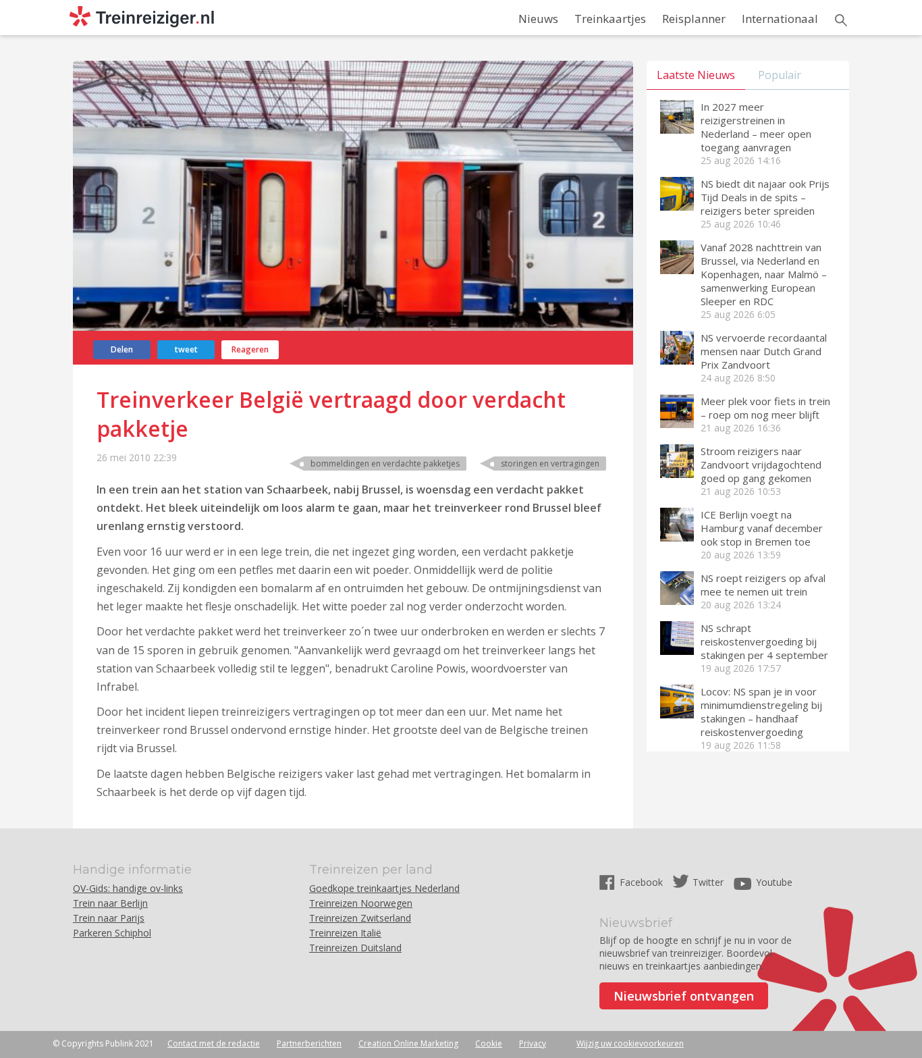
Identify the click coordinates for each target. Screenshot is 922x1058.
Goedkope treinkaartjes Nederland (384, 888)
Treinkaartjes (610, 18)
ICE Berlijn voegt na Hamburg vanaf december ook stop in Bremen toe (762, 528)
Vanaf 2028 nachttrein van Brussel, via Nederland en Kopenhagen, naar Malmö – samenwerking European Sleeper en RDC (764, 274)
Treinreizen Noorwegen (360, 903)
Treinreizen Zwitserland (360, 917)
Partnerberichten (309, 1043)
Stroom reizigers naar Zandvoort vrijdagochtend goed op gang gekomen (761, 464)
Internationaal (780, 18)
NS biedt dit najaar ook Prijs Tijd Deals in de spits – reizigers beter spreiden (765, 197)
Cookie (488, 1043)
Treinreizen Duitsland (355, 947)
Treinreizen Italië (345, 932)
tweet (186, 349)
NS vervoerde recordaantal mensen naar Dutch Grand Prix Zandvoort (764, 351)
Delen (122, 349)
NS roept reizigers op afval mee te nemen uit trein (763, 584)
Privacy (532, 1043)
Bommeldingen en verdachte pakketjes (385, 463)
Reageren (250, 349)
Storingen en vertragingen (550, 463)
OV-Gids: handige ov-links (128, 888)
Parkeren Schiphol (112, 932)
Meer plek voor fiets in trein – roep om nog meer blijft (765, 407)
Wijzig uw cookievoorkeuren (630, 1043)
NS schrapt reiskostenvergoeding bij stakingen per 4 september (764, 641)
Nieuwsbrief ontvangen (684, 996)
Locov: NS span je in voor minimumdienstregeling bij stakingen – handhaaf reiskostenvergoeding (761, 712)
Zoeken (841, 20)
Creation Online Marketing (408, 1043)
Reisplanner (694, 18)
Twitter (708, 882)
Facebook (643, 882)
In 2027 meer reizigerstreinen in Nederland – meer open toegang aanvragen (756, 127)
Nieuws (538, 18)
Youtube (774, 882)
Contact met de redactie (213, 1043)
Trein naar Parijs (108, 917)
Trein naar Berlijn (110, 903)
